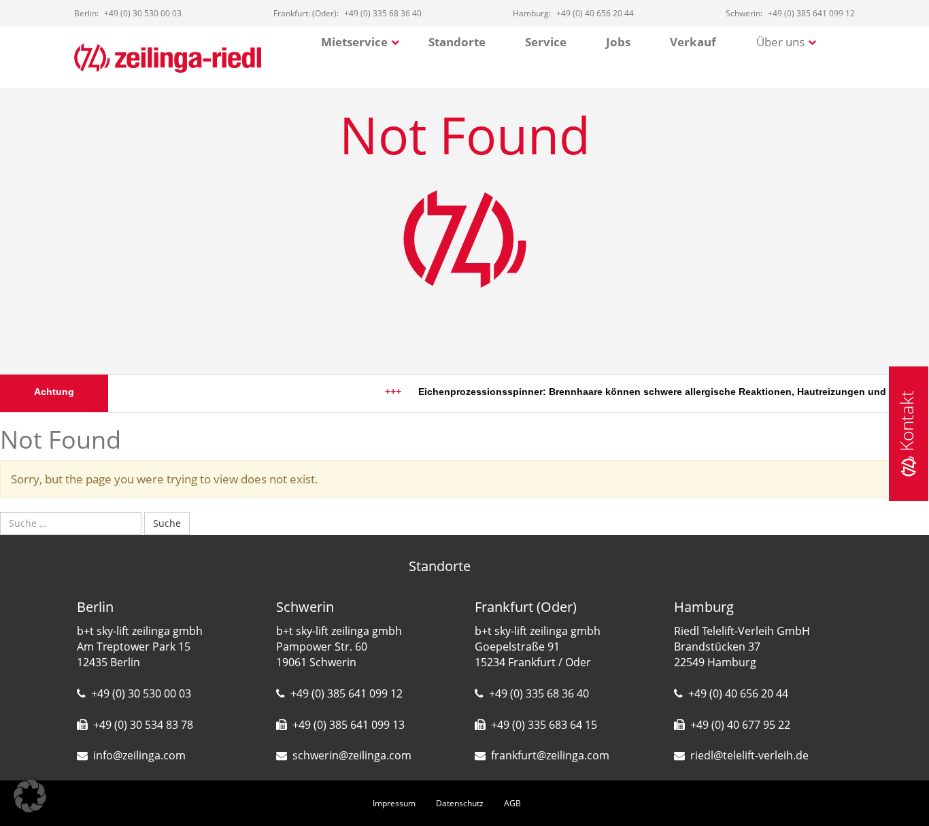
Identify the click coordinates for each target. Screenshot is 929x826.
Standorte (457, 42)
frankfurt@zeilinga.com (550, 755)
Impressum (394, 803)
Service (546, 42)
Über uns (780, 42)
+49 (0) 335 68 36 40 (539, 693)
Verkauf (693, 42)
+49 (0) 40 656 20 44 (738, 693)
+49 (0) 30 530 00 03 (141, 693)
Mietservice (354, 42)
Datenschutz (460, 803)
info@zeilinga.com (139, 755)
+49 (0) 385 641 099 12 (346, 693)
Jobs (618, 42)
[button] (30, 796)
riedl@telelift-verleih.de (749, 755)
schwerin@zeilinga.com (351, 755)
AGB (512, 803)
